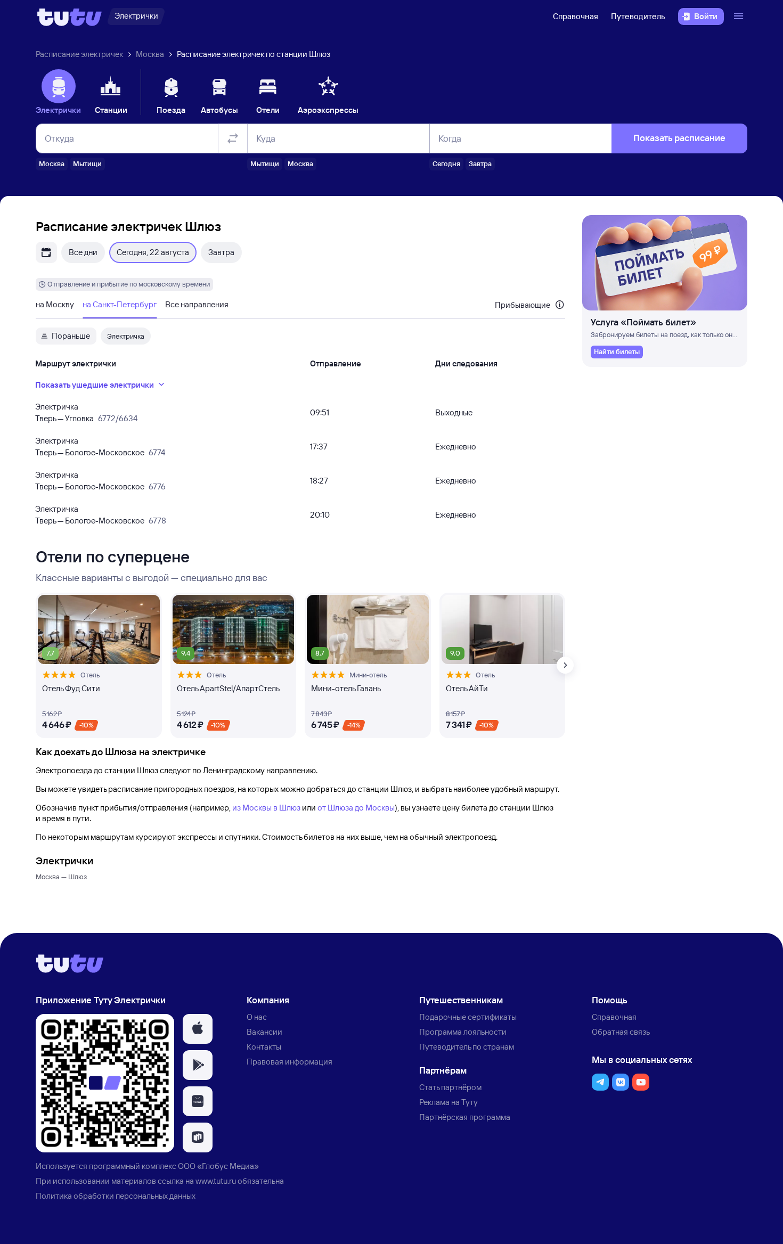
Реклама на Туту (448, 1102)
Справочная (575, 16)
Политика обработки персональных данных (115, 1196)
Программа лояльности (463, 1032)
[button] (198, 1029)
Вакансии (264, 1032)
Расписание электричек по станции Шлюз (253, 54)
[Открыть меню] (739, 16)
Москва (150, 54)
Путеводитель (638, 16)
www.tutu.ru (215, 1181)
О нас (257, 1017)
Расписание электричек (79, 54)
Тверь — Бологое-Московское (89, 452)
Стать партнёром (450, 1087)
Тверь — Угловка (64, 418)
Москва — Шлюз (61, 876)
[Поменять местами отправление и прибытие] (233, 138)
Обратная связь (621, 1032)
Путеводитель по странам (466, 1047)
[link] (617, 352)
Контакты (264, 1047)
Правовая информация (289, 1062)
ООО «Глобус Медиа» (218, 1166)
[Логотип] (69, 16)
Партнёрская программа (464, 1117)
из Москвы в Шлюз (266, 808)
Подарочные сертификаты (468, 1017)
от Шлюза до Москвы (356, 808)
